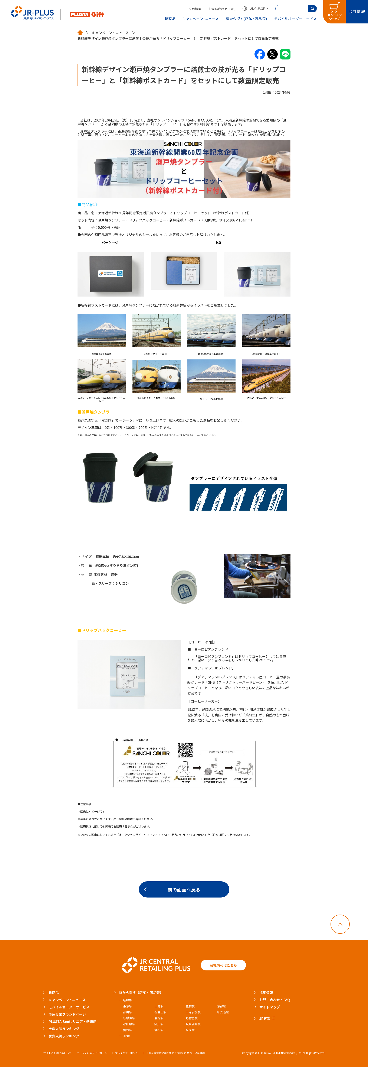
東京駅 (127, 1006)
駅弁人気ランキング (64, 1035)
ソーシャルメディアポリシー (93, 1053)
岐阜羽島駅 (193, 1024)
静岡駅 (158, 1018)
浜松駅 (158, 1030)
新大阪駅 (223, 1012)
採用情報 (195, 9)
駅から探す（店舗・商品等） (141, 992)
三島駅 (158, 1006)
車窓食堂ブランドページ (67, 1014)
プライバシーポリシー (128, 1053)
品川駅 (127, 1012)
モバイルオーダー (295, 18)
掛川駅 (158, 1024)
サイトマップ (269, 1006)
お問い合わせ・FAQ (222, 9)
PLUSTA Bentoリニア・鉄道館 (72, 1021)
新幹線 (127, 1000)
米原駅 (190, 1030)
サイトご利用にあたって (57, 1053)
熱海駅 (127, 1030)
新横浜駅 (129, 1018)
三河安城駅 (193, 1012)
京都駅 (221, 1006)
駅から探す (246, 18)
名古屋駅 (192, 1018)
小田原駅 (129, 1024)
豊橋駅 (190, 1006)
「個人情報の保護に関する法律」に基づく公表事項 (175, 1053)
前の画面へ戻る (184, 889)
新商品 (170, 18)
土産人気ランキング (64, 1028)
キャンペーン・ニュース (201, 18)
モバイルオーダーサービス (69, 1006)
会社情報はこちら (223, 965)
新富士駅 (160, 1012)
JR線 (126, 1036)
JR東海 (264, 1018)
